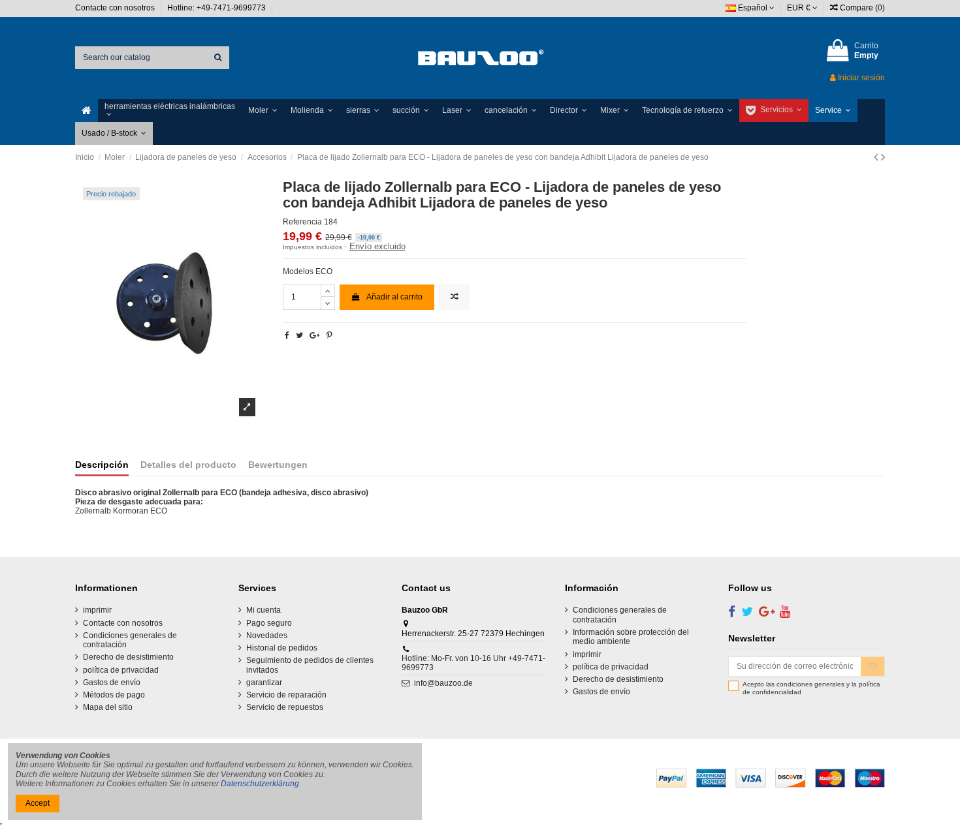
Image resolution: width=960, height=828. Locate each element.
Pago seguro (269, 623)
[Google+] (314, 335)
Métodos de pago (114, 694)
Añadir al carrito (394, 296)
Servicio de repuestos (284, 707)
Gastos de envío (111, 682)
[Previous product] (877, 157)
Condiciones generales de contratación (130, 640)
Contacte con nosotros (116, 7)
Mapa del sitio (108, 707)
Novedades (266, 635)
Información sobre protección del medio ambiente (631, 637)
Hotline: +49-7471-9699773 (217, 7)
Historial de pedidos (281, 647)
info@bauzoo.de (443, 683)
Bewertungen (278, 465)
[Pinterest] (329, 335)
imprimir (97, 610)
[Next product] (883, 157)
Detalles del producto (188, 465)
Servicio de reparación (286, 694)
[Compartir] (287, 335)
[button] (170, 110)
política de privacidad (121, 670)
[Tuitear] (299, 335)
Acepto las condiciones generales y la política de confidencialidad (811, 688)
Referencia (302, 221)
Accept (37, 803)
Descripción (102, 465)
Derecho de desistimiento (128, 657)
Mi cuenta (263, 610)
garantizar (264, 682)
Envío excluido (377, 246)
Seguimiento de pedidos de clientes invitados (310, 665)
